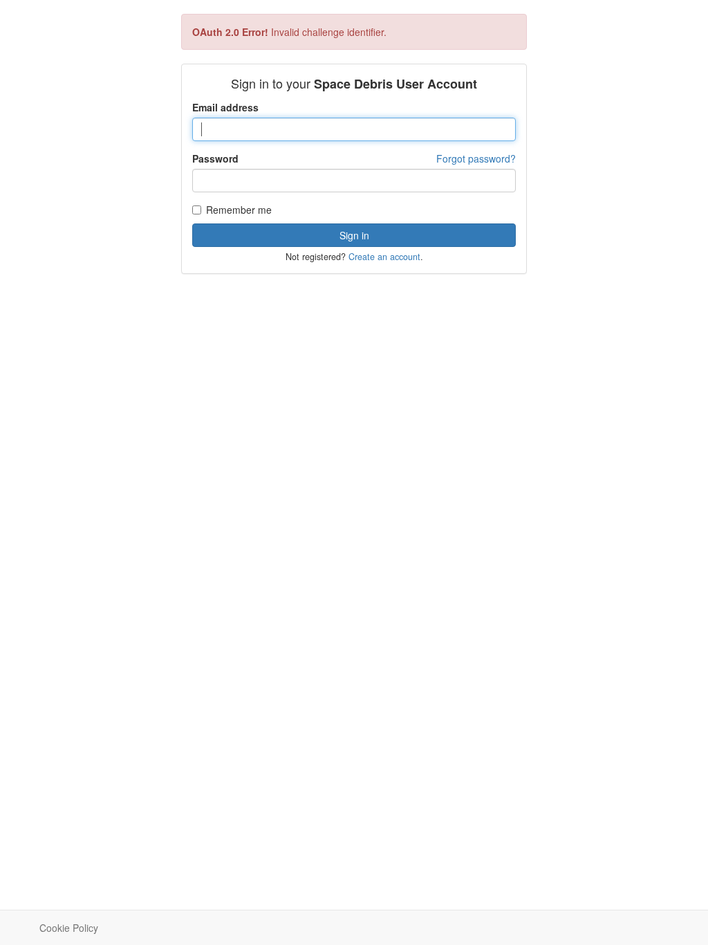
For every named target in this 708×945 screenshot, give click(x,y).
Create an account (384, 256)
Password (215, 158)
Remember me (239, 210)
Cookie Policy (68, 928)
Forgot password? (476, 158)
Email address (225, 107)
